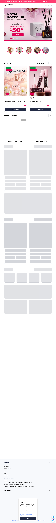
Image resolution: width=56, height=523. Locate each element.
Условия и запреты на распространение (14, 509)
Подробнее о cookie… (24, 511)
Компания (6, 487)
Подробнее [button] (40, 109)
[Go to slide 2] (15, 178)
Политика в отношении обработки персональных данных (18, 507)
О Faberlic (6, 490)
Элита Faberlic (7, 494)
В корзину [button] (16, 109)
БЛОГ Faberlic (7, 492)
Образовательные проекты (11, 498)
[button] (28, 1)
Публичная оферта (9, 505)
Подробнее (44, 1)
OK (28, 518)
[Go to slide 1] (14, 178)
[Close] (50, 1)
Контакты (6, 500)
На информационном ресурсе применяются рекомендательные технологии (26, 514)
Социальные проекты (9, 496)
